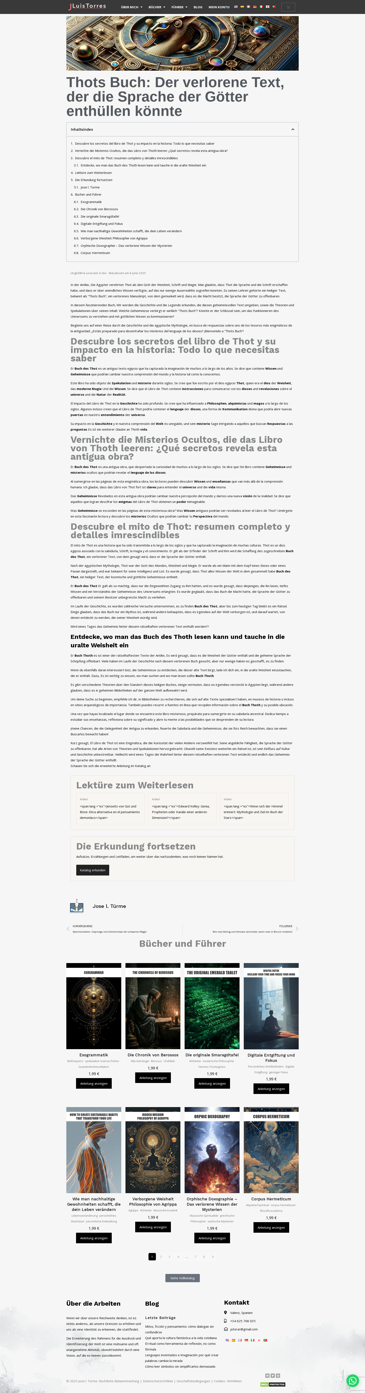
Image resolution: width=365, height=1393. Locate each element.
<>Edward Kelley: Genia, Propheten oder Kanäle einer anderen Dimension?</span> (181, 808)
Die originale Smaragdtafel (100, 216)
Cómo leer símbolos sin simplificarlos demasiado (180, 1366)
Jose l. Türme (90, 187)
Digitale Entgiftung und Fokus (102, 223)
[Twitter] (273, 1376)
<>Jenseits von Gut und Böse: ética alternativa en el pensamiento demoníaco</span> (110, 808)
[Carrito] (288, 7)
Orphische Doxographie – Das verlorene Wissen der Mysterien (126, 245)
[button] (292, 129)
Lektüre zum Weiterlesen (93, 172)
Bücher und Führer (88, 194)
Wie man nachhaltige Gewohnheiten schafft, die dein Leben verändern (131, 231)
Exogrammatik (91, 202)
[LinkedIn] (278, 1376)
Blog (198, 7)
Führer (177, 7)
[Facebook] (267, 1376)
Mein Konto (219, 7)
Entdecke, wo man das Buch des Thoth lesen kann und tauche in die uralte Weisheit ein (143, 165)
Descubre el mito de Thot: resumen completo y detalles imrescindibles (126, 158)
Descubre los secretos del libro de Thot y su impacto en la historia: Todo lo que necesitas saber (145, 143)
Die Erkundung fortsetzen (93, 180)
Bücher (155, 7)
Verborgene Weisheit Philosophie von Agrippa (114, 238)
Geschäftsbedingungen (193, 1381)
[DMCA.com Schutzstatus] (273, 1386)
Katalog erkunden (92, 870)
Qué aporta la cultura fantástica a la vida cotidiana (181, 1338)
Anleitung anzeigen (94, 1083)
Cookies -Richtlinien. (228, 1381)
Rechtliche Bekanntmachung (119, 1381)
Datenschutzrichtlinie (158, 1381)
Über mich (129, 7)
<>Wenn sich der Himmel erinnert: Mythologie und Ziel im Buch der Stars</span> (253, 808)
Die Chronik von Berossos (99, 209)
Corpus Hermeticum (95, 253)
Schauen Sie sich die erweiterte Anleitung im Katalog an (110, 766)
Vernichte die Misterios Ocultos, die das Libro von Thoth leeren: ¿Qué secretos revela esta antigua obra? (151, 150)
